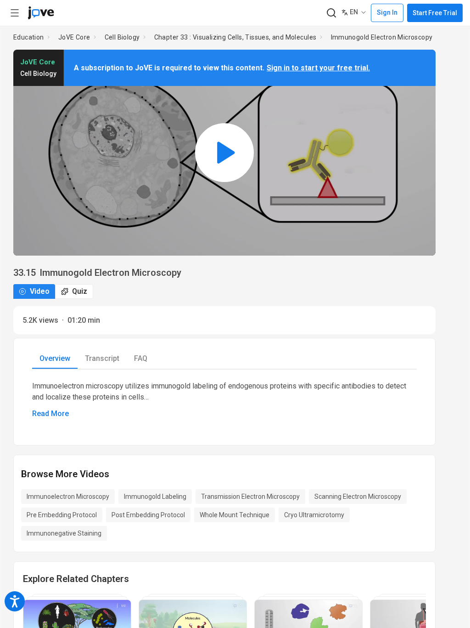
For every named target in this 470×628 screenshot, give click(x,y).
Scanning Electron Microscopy (357, 496)
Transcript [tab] (102, 358)
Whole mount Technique (234, 515)
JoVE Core (74, 37)
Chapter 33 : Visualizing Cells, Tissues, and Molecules (235, 37)
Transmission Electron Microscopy (250, 496)
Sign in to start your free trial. (318, 67)
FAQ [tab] (140, 358)
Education (28, 37)
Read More (50, 413)
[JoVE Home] (41, 12)
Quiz (79, 291)
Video (40, 291)
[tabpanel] (224, 400)
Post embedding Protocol (148, 515)
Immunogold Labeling (155, 496)
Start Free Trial (435, 13)
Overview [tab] (54, 358)
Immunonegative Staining (64, 533)
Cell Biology (122, 37)
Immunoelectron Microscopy (68, 496)
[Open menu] (14, 13)
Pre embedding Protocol (62, 515)
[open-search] (331, 13)
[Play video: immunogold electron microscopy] (224, 153)
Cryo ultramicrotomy (314, 515)
